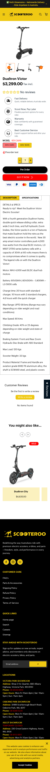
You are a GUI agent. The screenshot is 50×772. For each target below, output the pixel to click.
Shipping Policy (10, 588)
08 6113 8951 (16, 735)
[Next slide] (41, 67)
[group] (20, 67)
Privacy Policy (9, 598)
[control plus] (30, 160)
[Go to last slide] (9, 67)
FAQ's (6, 578)
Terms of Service (11, 603)
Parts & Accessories (12, 583)
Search (6, 624)
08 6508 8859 (16, 690)
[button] (11, 92)
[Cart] (46, 14)
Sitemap (7, 634)
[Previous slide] (22, 434)
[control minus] (19, 160)
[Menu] (3, 14)
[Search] (40, 14)
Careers (6, 629)
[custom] (6, 562)
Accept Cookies (25, 765)
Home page (8, 619)
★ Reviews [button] (47, 389)
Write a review (25, 397)
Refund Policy (9, 593)
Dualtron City (21, 492)
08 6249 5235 (16, 711)
